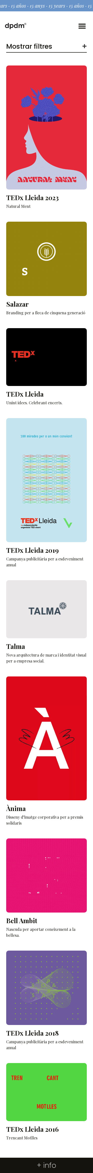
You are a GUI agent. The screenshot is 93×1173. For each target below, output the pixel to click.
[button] (82, 26)
